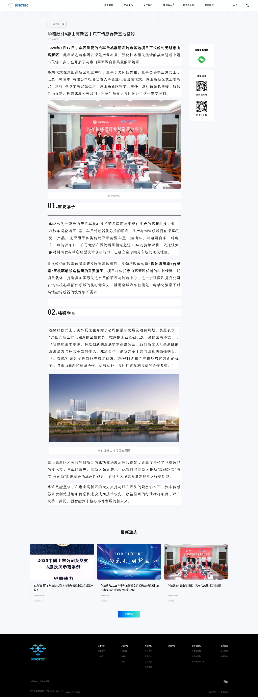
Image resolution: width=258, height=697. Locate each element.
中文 (235, 5)
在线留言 (224, 656)
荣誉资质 (148, 667)
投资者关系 (188, 5)
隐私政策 (224, 692)
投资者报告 (196, 656)
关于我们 (148, 5)
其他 (123, 661)
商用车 (124, 656)
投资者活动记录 (198, 661)
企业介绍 (148, 651)
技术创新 (108, 5)
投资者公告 (196, 651)
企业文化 (148, 661)
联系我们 (209, 5)
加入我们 (224, 651)
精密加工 (101, 651)
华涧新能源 (44, 681)
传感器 (100, 656)
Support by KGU (73, 692)
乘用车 (124, 651)
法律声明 (212, 692)
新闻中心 (167, 5)
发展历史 (148, 656)
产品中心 (128, 5)
